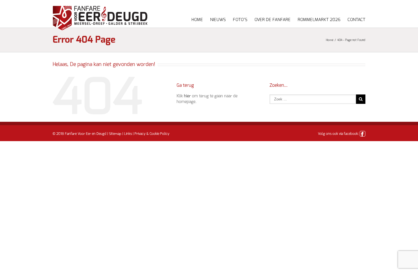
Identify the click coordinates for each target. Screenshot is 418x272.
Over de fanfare (272, 20)
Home (197, 20)
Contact (356, 20)
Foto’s (240, 20)
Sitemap (115, 133)
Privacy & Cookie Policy (151, 133)
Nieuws (218, 20)
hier (187, 96)
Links (128, 133)
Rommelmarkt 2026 (319, 20)
